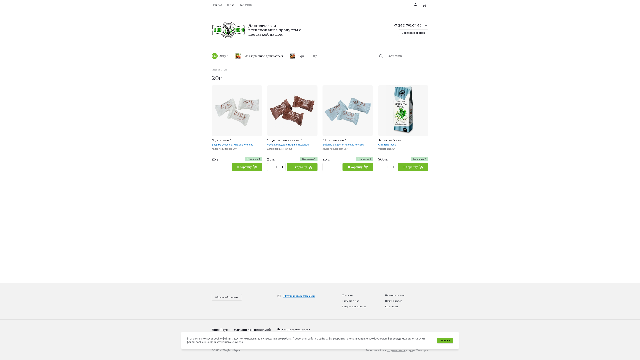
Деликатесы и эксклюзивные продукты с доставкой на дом (274, 30)
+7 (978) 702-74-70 (407, 25)
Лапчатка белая (389, 140)
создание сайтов (396, 350)
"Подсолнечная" (334, 140)
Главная (216, 69)
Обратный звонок (413, 32)
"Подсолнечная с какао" (284, 140)
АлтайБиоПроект (387, 144)
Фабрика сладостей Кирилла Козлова (232, 144)
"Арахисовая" (221, 140)
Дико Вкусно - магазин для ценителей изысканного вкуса (241, 331)
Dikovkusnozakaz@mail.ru (299, 296)
